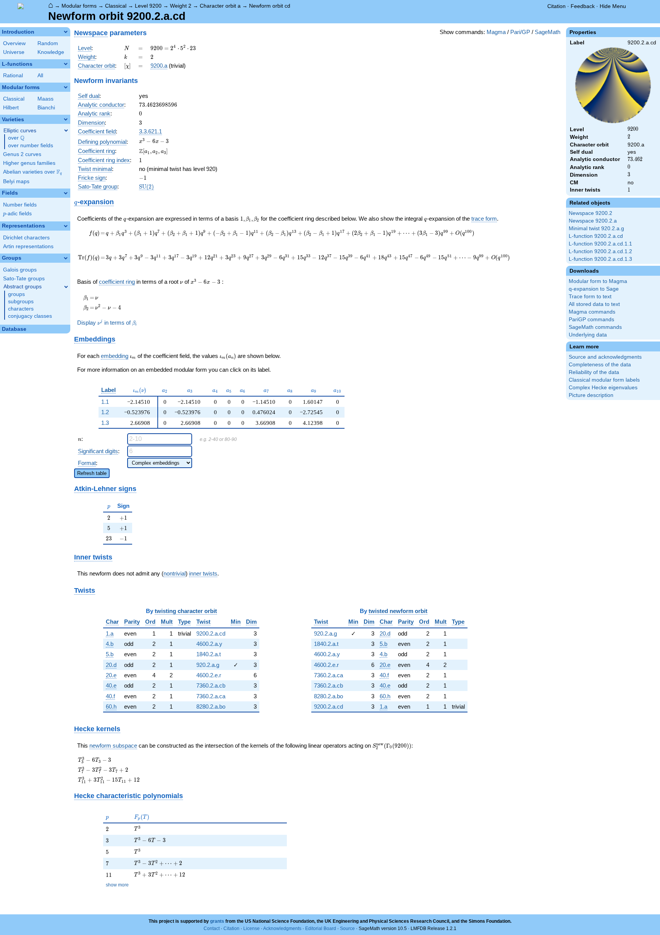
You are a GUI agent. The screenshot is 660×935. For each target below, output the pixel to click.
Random (47, 43)
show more (117, 885)
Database (14, 329)
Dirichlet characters (26, 238)
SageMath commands (595, 327)
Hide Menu (613, 6)
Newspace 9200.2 (590, 213)
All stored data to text (594, 304)
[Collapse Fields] (66, 193)
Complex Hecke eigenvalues (603, 387)
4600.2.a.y (209, 644)
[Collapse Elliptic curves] (66, 130)
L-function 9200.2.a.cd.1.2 (600, 251)
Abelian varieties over (32, 172)
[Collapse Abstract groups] (66, 287)
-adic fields (17, 213)
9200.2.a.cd (210, 633)
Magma (496, 32)
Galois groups (20, 270)
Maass (45, 99)
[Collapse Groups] (66, 258)
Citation (556, 6)
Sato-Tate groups (24, 278)
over (16, 138)
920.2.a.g (207, 665)
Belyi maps (16, 181)
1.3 (105, 423)
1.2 (105, 412)
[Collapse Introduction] (66, 32)
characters (21, 309)
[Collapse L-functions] (66, 64)
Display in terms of (107, 322)
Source (347, 928)
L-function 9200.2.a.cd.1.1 (600, 244)
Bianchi (46, 108)
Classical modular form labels (604, 380)
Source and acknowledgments (605, 357)
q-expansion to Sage (594, 289)
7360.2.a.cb (210, 685)
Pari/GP (520, 32)
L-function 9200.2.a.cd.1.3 (600, 259)
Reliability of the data (594, 372)
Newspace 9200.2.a (593, 221)
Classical (115, 6)
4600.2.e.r (208, 675)
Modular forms (79, 6)
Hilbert (11, 108)
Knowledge (50, 52)
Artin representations (28, 246)
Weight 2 (180, 6)
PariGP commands (591, 319)
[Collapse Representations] (66, 226)
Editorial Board (320, 928)
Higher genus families (29, 163)
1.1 (105, 401)
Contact (212, 928)
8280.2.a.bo (210, 706)
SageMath (547, 32)
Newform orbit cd (269, 6)
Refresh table (92, 473)
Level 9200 (148, 6)
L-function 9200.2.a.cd (596, 236)
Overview (14, 43)
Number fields (20, 205)
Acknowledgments (282, 928)
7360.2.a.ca (210, 696)
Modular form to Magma (598, 281)
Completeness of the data (600, 364)
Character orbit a (220, 6)
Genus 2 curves (22, 154)
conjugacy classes (30, 316)
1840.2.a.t (208, 654)
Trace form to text (590, 296)
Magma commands (592, 312)
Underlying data (588, 335)
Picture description (591, 395)
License (251, 928)
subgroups (21, 301)
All (40, 75)
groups (16, 294)
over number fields (30, 145)
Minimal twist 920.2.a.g (596, 228)
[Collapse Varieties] (66, 119)
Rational (13, 75)
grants (217, 921)
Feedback (583, 6)
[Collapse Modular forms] (66, 87)
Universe (13, 52)
